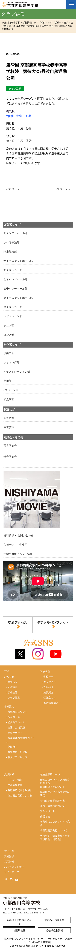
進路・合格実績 (16, 727)
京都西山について (17, 711)
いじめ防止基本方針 (41, 942)
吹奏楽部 (9, 353)
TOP (6, 671)
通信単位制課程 (54, 930)
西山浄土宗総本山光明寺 (19, 921)
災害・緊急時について (52, 805)
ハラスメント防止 (14, 867)
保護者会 (45, 816)
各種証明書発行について (53, 830)
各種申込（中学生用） (17, 544)
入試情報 (12, 687)
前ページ (14, 189)
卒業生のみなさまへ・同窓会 (55, 823)
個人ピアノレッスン (19, 757)
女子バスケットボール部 (18, 261)
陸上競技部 (10, 251)
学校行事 (48, 676)
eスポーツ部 (11, 390)
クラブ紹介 (49, 682)
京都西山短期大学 (54, 920)
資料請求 (9, 856)
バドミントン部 (13, 316)
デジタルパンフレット (53, 622)
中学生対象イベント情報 (18, 554)
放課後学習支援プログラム (20, 739)
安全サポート (47, 811)
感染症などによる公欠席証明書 (55, 793)
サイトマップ (11, 872)
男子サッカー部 (13, 307)
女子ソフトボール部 (15, 233)
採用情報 (9, 861)
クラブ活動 (14, 697)
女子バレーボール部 (15, 288)
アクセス (9, 851)
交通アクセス (17, 622)
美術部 (7, 381)
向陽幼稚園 (19, 930)
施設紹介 (48, 692)
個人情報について (14, 938)
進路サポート (15, 732)
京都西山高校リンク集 (20, 795)
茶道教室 (9, 418)
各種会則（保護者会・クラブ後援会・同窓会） (55, 837)
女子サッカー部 (13, 270)
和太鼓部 (9, 399)
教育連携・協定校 (17, 752)
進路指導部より (52, 703)
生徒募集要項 (15, 785)
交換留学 (12, 746)
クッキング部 (11, 362)
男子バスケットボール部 (18, 297)
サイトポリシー (34, 938)
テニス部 (9, 325)
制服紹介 (48, 687)
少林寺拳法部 (11, 242)
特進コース (14, 717)
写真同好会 (10, 445)
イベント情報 (15, 779)
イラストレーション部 (17, 371)
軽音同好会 (10, 456)
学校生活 (12, 692)
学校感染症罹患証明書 (52, 800)
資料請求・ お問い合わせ (18, 535)
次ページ (62, 189)
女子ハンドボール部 (15, 279)
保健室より (49, 697)
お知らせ (12, 682)
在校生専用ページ (50, 774)
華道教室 (9, 427)
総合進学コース (16, 722)
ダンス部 (9, 334)
